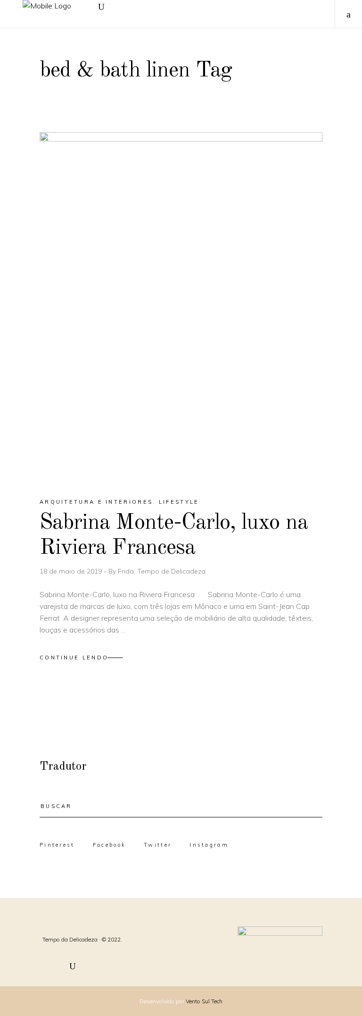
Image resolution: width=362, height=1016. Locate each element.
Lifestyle (179, 502)
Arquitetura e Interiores (96, 502)
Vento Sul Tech (204, 1001)
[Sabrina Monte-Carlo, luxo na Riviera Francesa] (181, 306)
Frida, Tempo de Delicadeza (162, 571)
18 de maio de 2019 (72, 571)
